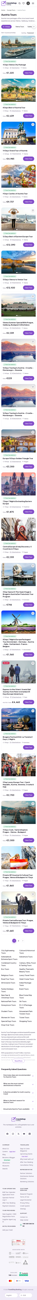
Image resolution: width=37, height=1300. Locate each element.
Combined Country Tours (8, 964)
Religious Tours (7, 975)
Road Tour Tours (7, 979)
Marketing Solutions (27, 1182)
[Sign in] (28, 3)
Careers (5, 1151)
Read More (18, 1061)
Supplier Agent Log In (9, 1220)
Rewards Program (26, 1194)
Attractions (6, 1163)
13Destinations (16, 418)
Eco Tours (5, 969)
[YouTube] (24, 1134)
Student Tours (6, 1011)
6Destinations (16, 197)
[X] (18, 1134)
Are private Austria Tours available (16, 1109)
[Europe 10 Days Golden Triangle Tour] (18, 440)
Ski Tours (22, 1001)
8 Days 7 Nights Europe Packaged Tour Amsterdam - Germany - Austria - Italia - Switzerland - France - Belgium (18, 642)
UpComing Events (26, 1154)
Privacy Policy (24, 1203)
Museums (5, 1166)
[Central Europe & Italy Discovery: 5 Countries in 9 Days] (18, 529)
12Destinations (16, 507)
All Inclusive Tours (8, 983)
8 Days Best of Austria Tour (14, 107)
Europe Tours (11, 10)
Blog (4, 1154)
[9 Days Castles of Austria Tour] (18, 176)
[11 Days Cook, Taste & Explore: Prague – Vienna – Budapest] (18, 812)
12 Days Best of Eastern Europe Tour (18, 236)
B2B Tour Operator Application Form (8, 1193)
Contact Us (24, 1217)
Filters (7, 27)
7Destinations (16, 154)
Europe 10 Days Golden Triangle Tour (18, 458)
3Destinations (16, 461)
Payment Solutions (8, 1206)
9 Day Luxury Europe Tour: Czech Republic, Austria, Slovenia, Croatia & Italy (18, 784)
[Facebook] (7, 1134)
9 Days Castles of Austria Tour (15, 194)
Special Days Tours (8, 1021)
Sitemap (23, 1209)
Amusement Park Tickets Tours (25, 1012)
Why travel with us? (27, 1159)
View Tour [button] (28, 73)
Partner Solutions (26, 1173)
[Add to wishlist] (32, 38)
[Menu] (33, 3)
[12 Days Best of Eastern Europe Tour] (18, 219)
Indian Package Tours (25, 984)
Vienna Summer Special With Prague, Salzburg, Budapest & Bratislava (18, 323)
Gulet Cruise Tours (26, 979)
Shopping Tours (25, 1021)
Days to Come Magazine (24, 1150)
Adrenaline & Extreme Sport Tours (9, 958)
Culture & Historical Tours (27, 951)
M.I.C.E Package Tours (25, 1006)
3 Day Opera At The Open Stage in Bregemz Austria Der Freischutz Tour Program (18, 594)
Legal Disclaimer (26, 1200)
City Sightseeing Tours (7, 951)
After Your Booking (26, 1162)
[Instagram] (13, 1134)
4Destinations (16, 111)
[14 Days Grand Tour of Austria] (18, 133)
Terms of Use (24, 1197)
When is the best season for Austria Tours (14, 1101)
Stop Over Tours (7, 1025)
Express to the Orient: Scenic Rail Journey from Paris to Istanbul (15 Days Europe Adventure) (16, 691)
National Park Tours (8, 1001)
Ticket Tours (24, 1017)
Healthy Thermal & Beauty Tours (26, 970)
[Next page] (23, 941)
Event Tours (24, 989)
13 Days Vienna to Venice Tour (15, 279)
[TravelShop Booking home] (9, 3)
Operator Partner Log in (8, 1199)
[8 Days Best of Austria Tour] (18, 90)
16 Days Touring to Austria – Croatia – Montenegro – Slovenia (18, 369)
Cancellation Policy (26, 1165)
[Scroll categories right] (34, 27)
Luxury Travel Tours (26, 975)
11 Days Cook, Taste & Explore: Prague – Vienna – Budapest (15, 831)
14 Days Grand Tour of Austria (15, 151)
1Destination (15, 68)
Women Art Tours (8, 1017)
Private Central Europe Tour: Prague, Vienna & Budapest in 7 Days (18, 921)
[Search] (19, 3)
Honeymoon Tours (8, 1005)
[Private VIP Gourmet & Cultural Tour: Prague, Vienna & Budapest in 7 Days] (18, 857)
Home (3, 10)
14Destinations (16, 373)
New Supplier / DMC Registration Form (9, 1215)
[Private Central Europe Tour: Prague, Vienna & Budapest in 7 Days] (18, 903)
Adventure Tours (25, 957)
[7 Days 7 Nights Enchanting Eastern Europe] (18, 483)
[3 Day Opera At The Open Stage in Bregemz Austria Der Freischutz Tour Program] (18, 574)
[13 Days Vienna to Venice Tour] (18, 262)
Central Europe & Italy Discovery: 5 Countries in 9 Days (17, 548)
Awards (5, 1169)
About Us (5, 1149)
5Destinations (16, 600)
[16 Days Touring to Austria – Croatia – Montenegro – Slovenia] (18, 350)
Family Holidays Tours (7, 990)
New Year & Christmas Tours (7, 996)
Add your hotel (7, 1230)
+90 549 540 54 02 (28, 1225)
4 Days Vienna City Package (14, 65)
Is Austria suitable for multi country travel (16, 1093)
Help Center (24, 1220)
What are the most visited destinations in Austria (13, 1084)
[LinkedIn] (29, 1134)
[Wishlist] (23, 3)
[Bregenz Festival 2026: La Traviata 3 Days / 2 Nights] (18, 719)
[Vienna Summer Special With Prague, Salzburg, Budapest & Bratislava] (18, 305)
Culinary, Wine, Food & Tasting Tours (27, 964)
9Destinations (16, 283)
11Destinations (16, 240)
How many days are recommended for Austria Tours (16, 1076)
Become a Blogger (8, 1157)
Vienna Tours (20, 27)
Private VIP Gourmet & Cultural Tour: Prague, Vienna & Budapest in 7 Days (18, 876)
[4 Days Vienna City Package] (18, 47)
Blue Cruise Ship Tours (25, 996)
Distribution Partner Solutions (27, 1177)
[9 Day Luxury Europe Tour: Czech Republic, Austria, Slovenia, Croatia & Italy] (18, 764)
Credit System (25, 1206)
